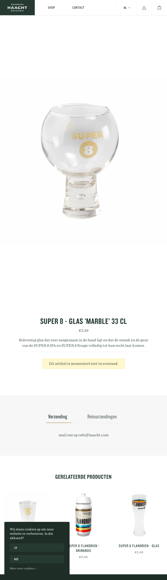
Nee (16, 559)
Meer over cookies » (23, 568)
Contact (78, 7)
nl (125, 8)
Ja (15, 547)
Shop (51, 7)
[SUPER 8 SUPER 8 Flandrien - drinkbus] (83, 514)
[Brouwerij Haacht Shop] (17, 7)
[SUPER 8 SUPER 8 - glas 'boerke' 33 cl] (27, 514)
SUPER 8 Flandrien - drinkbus (83, 548)
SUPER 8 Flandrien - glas (139, 545)
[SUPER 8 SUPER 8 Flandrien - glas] (139, 514)
